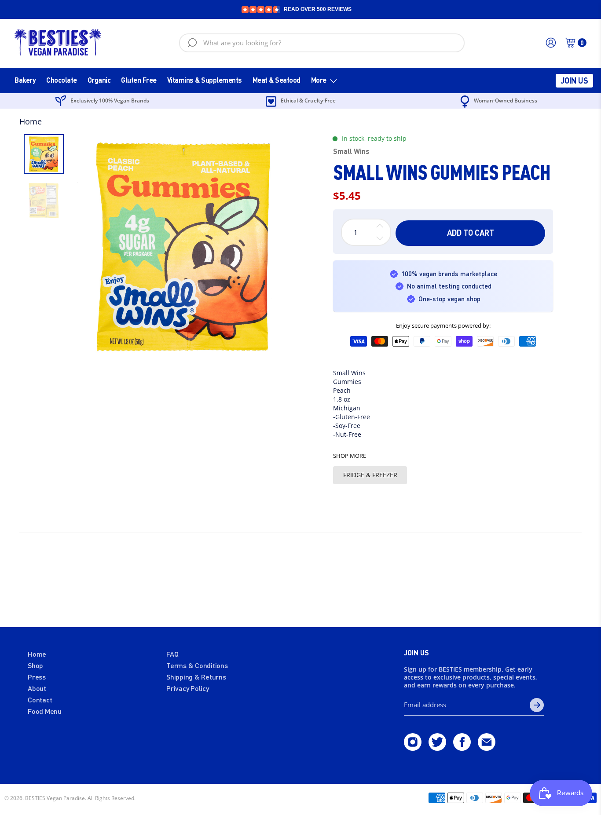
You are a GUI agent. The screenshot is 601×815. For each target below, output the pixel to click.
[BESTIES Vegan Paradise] (58, 43)
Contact (40, 699)
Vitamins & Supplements (204, 80)
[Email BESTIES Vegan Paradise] (486, 747)
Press (37, 676)
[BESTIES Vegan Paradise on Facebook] (462, 747)
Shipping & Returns (196, 676)
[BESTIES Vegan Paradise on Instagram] (412, 747)
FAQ (172, 654)
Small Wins (351, 151)
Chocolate (61, 80)
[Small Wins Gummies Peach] (183, 247)
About (37, 688)
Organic (99, 80)
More (318, 80)
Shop (35, 665)
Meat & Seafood (276, 80)
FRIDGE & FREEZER (370, 475)
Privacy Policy (187, 688)
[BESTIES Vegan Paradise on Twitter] (437, 747)
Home (30, 121)
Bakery (25, 80)
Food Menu (45, 711)
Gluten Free (139, 80)
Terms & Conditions (197, 665)
